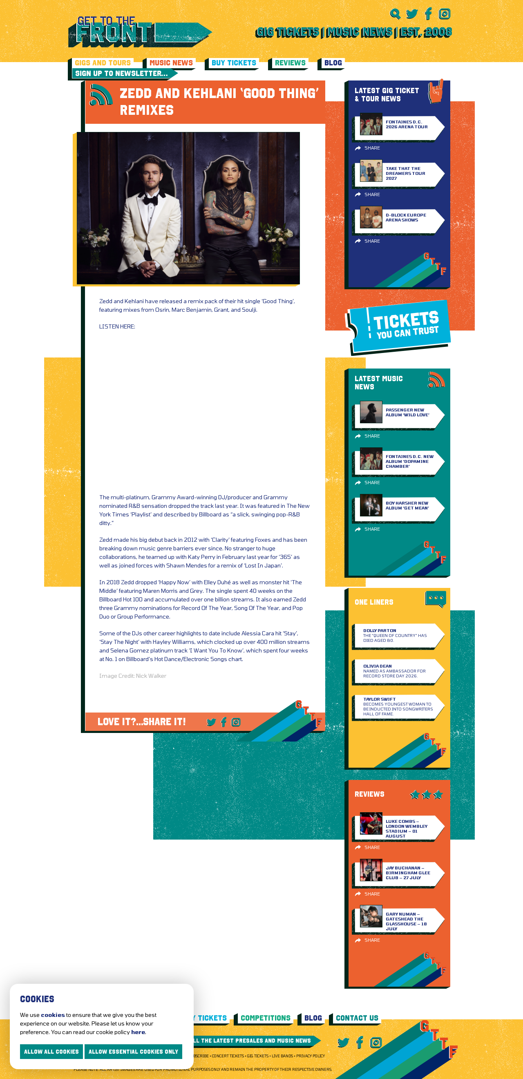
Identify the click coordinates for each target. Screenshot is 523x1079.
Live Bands (282, 1056)
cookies (53, 1014)
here (138, 1031)
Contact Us (357, 1018)
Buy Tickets (234, 62)
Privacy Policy (310, 1056)
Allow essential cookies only (133, 1051)
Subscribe (198, 1056)
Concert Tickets (228, 1056)
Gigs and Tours (103, 62)
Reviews (290, 62)
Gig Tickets (257, 1056)
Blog (333, 62)
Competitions (266, 1018)
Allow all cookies (51, 1051)
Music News (171, 62)
